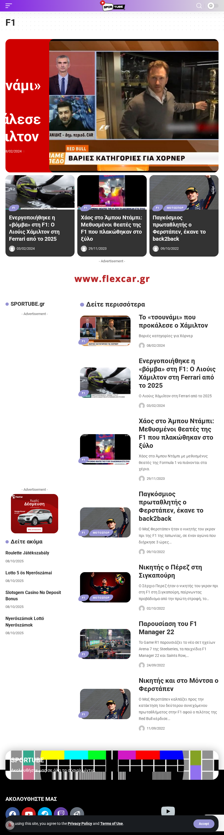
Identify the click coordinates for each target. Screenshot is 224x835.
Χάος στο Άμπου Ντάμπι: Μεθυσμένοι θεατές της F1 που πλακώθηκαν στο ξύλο (111, 228)
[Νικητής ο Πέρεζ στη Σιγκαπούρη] (105, 587)
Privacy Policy (80, 823)
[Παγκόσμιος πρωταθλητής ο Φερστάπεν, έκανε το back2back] (184, 192)
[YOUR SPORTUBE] (112, 5)
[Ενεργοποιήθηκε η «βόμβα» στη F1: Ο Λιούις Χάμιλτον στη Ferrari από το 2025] (40, 192)
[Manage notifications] (9, 825)
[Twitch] (61, 814)
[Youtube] (29, 814)
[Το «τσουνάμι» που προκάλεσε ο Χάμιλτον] (134, 105)
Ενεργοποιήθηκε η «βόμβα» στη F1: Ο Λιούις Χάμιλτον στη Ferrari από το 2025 (34, 228)
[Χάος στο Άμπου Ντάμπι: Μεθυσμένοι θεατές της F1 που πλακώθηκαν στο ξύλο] (111, 192)
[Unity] (77, 814)
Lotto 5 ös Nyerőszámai (28, 572)
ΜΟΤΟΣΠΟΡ (175, 207)
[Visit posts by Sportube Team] (12, 249)
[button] (203, 823)
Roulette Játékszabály (27, 552)
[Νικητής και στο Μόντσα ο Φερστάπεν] (105, 704)
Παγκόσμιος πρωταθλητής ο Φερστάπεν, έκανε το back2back (179, 228)
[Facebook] (12, 814)
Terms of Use (111, 823)
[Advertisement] (34, 400)
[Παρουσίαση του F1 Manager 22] (105, 644)
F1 (14, 207)
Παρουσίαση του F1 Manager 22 (168, 628)
